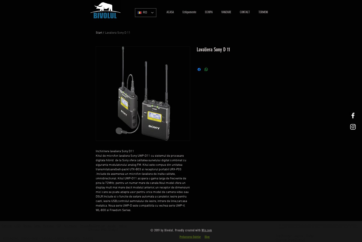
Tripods (88, 238)
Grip (37, 226)
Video (27, 226)
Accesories (11, 238)
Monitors (74, 238)
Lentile (7, 226)
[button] (226, 12)
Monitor (49, 226)
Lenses (47, 238)
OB (59, 226)
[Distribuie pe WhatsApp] (206, 69)
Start (99, 33)
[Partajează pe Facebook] (199, 69)
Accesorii (70, 226)
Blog (207, 237)
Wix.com (207, 230)
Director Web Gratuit (103, 230)
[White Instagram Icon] (353, 127)
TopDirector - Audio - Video (295, 236)
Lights (60, 238)
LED (18, 226)
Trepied (85, 226)
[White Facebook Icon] (353, 115)
